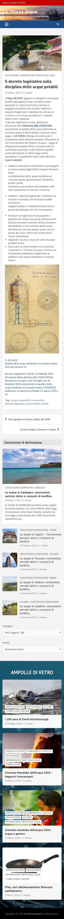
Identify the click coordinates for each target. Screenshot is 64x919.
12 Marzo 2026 (12, 837)
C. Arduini (27, 92)
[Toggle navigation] (6, 24)
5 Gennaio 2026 (28, 593)
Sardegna (39, 487)
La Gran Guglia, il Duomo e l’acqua (38, 429)
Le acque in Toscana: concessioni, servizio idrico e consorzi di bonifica (40, 561)
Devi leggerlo (12, 75)
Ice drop (48, 706)
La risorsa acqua (19, 11)
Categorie (7, 626)
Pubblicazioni (13, 764)
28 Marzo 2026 (12, 500)
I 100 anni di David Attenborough (27, 719)
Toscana (54, 554)
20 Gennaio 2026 (28, 545)
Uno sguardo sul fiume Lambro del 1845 (29, 419)
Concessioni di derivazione (19, 487)
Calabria (24, 602)
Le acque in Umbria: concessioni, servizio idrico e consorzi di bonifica (40, 585)
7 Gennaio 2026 (27, 569)
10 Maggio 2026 (13, 723)
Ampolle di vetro (15, 706)
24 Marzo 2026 (12, 780)
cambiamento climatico (39, 751)
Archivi (5, 642)
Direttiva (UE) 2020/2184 (37, 125)
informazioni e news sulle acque (38, 75)
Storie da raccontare (17, 711)
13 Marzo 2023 (13, 92)
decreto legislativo (15, 403)
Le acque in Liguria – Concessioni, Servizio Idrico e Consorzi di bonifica (40, 537)
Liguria (52, 530)
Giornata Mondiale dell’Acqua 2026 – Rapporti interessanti (29, 774)
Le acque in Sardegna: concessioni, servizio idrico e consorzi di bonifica (28, 494)
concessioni (38, 400)
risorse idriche (33, 403)
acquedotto (25, 400)
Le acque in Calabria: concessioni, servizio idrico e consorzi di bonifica (40, 609)
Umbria (52, 578)
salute (45, 403)
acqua (14, 400)
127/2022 (19, 136)
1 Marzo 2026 (12, 895)
